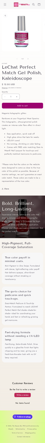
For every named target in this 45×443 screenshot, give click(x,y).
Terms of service (17, 433)
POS (24, 426)
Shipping (5, 88)
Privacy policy (32, 429)
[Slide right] (28, 59)
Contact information (23, 437)
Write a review (22, 395)
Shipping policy (30, 433)
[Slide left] (17, 59)
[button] (5, 4)
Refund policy (20, 429)
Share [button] (6, 188)
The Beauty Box (17, 426)
